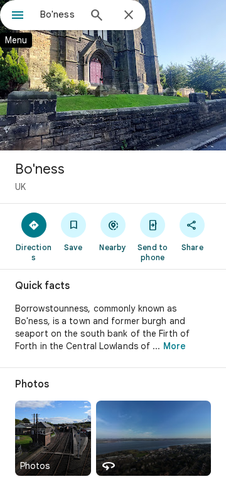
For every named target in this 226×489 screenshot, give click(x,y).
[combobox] (59, 14)
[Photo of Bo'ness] (113, 75)
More (174, 346)
